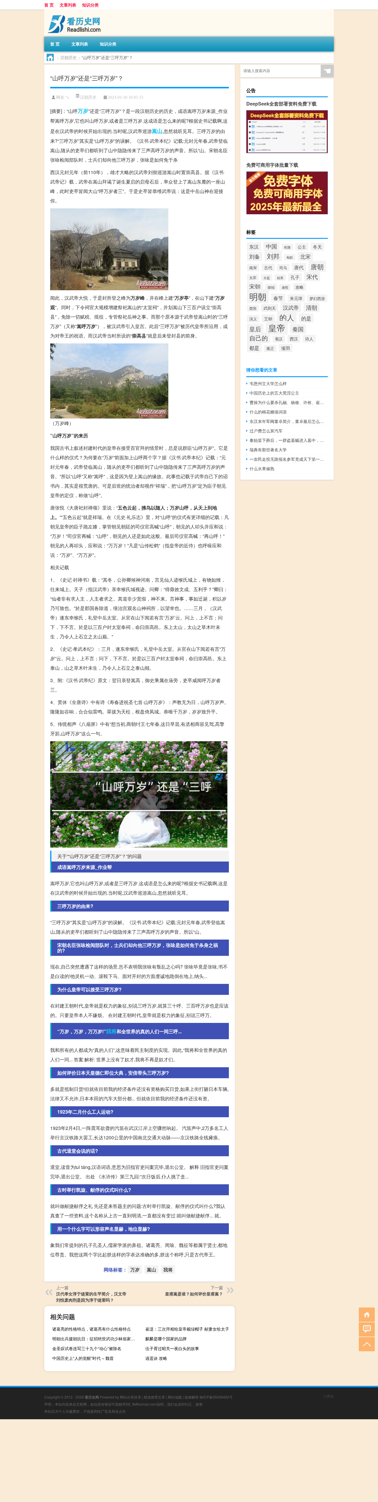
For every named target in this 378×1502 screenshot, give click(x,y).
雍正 (270, 348)
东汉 (254, 246)
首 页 (49, 5)
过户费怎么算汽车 (266, 431)
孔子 (295, 277)
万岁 (83, 111)
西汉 (294, 339)
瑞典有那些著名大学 (268, 449)
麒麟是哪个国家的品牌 (166, 1339)
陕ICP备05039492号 (216, 1396)
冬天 (317, 247)
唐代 (299, 267)
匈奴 (289, 257)
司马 (283, 267)
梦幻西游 (317, 298)
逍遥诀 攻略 (156, 1358)
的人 (286, 317)
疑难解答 (192, 1396)
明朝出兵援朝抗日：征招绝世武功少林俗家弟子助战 (96, 1339)
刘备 (254, 256)
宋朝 (254, 286)
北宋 (305, 256)
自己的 (258, 337)
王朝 (268, 318)
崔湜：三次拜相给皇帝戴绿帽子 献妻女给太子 (187, 1329)
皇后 (255, 329)
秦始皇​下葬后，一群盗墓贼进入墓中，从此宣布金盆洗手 (289, 440)
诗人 (309, 339)
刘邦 (273, 256)
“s (67, 97)
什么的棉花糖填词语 (268, 412)
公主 (302, 247)
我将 (111, 1031)
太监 (266, 277)
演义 (253, 319)
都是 (254, 347)
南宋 (253, 267)
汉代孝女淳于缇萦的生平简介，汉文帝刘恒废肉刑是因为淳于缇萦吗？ (91, 1297)
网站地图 (175, 1396)
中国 (271, 246)
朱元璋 (296, 298)
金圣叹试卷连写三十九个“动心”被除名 (86, 1348)
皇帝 (276, 328)
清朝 (311, 307)
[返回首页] (365, 1314)
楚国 (252, 308)
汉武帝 (291, 307)
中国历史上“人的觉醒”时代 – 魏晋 (83, 1358)
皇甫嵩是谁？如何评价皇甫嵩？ (194, 1294)
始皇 (280, 277)
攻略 (299, 287)
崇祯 (271, 287)
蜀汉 (279, 339)
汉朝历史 (68, 57)
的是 (306, 318)
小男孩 (328, 1396)
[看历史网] (75, 11)
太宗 (252, 277)
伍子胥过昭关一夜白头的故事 (172, 1348)
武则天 (269, 308)
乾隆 (287, 247)
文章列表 (68, 5)
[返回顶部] (365, 1343)
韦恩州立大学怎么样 (268, 383)
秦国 (298, 329)
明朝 (257, 296)
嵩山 (157, 131)
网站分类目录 (130, 1396)
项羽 (285, 348)
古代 (268, 267)
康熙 (285, 287)
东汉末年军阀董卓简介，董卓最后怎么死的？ (289, 421)
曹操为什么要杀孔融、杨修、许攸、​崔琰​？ (289, 402)
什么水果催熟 (262, 468)
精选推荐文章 (154, 1396)
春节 (278, 298)
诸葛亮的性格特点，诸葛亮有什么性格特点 (91, 1329)
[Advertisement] (177, 1460)
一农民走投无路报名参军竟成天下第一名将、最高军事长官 (289, 459)
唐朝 (317, 266)
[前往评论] (365, 1329)
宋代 (312, 276)
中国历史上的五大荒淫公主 (274, 393)
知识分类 (90, 5)
